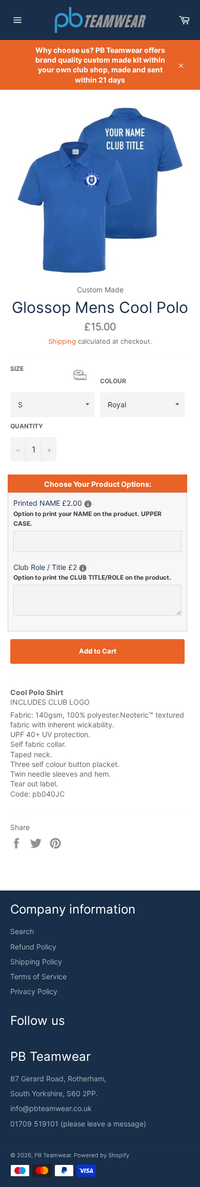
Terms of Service (38, 976)
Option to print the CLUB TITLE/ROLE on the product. (92, 577)
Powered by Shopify (101, 1155)
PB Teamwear (52, 1155)
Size (52, 373)
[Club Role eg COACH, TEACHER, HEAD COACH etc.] (83, 568)
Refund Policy (33, 946)
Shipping (62, 341)
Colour (113, 381)
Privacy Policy (33, 991)
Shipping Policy (36, 961)
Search (22, 931)
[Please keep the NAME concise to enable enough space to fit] (88, 504)
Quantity (26, 426)
